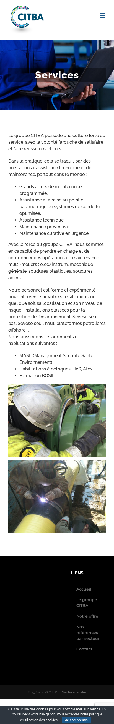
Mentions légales (74, 692)
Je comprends (76, 720)
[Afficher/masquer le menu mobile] (103, 15)
